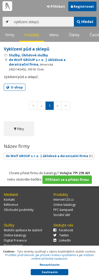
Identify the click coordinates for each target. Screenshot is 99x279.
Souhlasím (50, 272)
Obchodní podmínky (19, 210)
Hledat (86, 21)
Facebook (66, 230)
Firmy (9, 34)
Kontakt (9, 199)
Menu (54, 34)
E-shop (16, 87)
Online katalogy (64, 204)
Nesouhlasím (49, 265)
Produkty (31, 34)
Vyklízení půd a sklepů (27, 49)
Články (74, 34)
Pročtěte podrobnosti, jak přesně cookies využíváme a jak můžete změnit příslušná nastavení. (49, 256)
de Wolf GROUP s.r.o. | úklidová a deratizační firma (49, 156)
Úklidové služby (35, 55)
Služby (14, 55)
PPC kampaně (63, 210)
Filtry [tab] (20, 128)
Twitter (64, 235)
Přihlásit (57, 6)
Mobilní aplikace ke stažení (23, 230)
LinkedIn (65, 240)
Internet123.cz (63, 199)
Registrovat (83, 6)
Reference (11, 204)
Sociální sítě (61, 215)
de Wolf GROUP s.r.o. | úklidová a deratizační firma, (37, 64)
